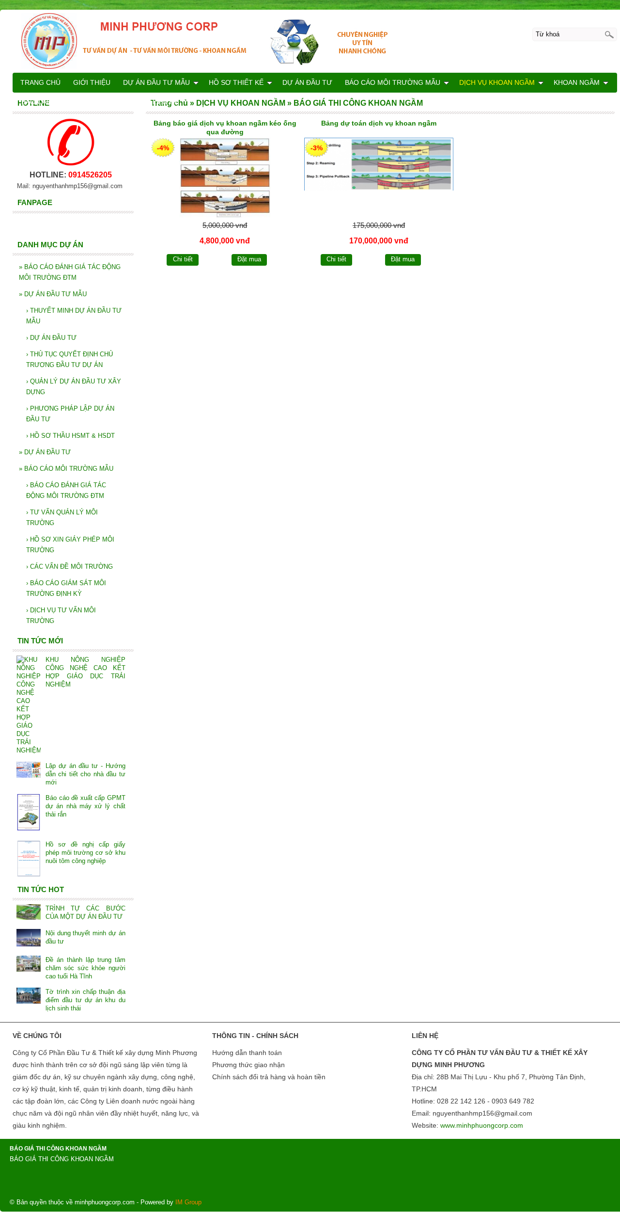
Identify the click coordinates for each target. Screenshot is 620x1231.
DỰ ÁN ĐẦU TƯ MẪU (53, 294)
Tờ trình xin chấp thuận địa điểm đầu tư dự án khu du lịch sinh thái (85, 1000)
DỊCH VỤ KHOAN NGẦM (497, 82)
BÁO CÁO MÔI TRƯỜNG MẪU (66, 468)
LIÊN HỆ (166, 102)
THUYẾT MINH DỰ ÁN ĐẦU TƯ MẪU (74, 316)
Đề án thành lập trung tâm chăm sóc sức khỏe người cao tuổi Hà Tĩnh (85, 968)
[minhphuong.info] (315, 41)
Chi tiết (183, 259)
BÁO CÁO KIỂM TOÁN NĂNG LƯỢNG (80, 102)
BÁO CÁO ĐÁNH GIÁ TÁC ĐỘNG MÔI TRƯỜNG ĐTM (70, 272)
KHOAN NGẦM (577, 82)
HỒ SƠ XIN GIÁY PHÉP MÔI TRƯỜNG (70, 545)
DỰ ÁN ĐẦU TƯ (51, 337)
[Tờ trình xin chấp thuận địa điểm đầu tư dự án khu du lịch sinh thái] (28, 997)
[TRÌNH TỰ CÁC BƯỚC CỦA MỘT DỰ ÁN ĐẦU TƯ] (28, 913)
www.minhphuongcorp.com (481, 1125)
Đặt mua (249, 259)
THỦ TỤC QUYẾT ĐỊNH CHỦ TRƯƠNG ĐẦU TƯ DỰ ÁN (69, 359)
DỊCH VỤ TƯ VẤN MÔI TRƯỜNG (61, 615)
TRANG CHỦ (40, 82)
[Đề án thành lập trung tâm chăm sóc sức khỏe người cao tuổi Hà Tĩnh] (28, 965)
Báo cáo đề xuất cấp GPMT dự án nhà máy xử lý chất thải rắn (85, 806)
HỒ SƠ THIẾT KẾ (236, 82)
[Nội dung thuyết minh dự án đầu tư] (28, 938)
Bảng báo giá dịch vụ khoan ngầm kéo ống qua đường (225, 127)
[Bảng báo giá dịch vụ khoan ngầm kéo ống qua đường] (225, 178)
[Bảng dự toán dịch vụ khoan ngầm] (378, 178)
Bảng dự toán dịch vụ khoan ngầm (378, 123)
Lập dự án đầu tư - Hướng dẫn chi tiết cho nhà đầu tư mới (85, 774)
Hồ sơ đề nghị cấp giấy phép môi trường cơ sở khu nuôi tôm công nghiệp (85, 852)
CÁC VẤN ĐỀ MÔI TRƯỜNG (69, 566)
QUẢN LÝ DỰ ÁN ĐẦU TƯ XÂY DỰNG (73, 387)
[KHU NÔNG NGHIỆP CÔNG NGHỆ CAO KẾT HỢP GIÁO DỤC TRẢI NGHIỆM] (28, 704)
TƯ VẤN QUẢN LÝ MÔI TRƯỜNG (62, 518)
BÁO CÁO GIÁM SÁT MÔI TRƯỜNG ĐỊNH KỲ (66, 588)
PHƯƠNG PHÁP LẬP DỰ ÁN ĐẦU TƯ (70, 414)
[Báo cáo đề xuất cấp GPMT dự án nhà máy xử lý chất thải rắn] (28, 813)
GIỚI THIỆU (91, 82)
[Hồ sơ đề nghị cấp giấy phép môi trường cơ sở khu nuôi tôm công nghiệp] (28, 859)
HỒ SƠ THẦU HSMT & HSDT (70, 435)
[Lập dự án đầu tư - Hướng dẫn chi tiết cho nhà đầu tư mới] (28, 771)
